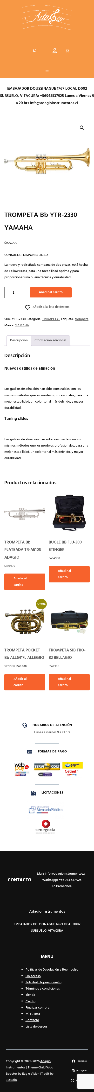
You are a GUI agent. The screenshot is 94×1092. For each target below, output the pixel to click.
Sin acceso (33, 976)
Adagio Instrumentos (47, 912)
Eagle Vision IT (32, 1074)
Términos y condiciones (43, 988)
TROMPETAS (51, 319)
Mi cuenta (33, 1014)
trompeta (81, 319)
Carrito (30, 1001)
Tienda (30, 995)
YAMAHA (22, 325)
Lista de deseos (36, 1026)
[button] (47, 70)
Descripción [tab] (19, 340)
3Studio (11, 1080)
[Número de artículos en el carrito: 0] (67, 50)
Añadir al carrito (51, 292)
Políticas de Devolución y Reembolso (52, 969)
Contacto (32, 1020)
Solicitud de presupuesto (43, 982)
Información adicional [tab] (50, 340)
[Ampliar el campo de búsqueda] (34, 51)
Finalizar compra (37, 1007)
